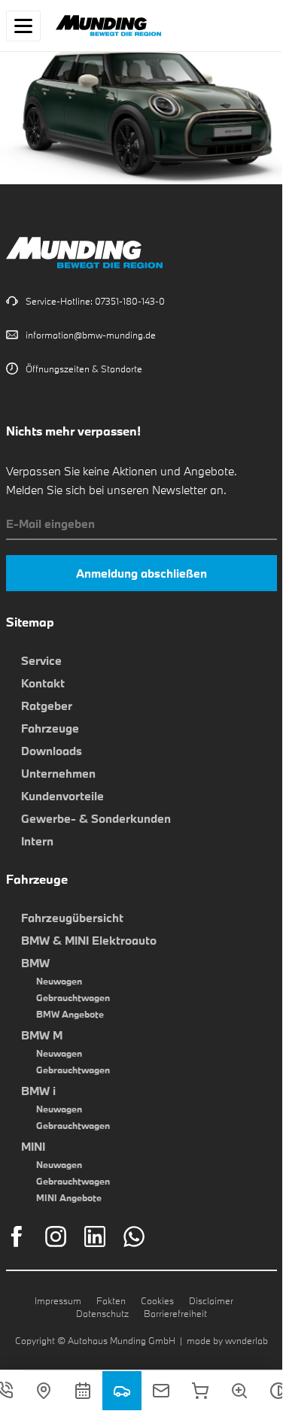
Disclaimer (211, 1300)
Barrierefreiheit (175, 1313)
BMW (35, 962)
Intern (37, 840)
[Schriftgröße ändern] (239, 1390)
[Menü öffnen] (23, 26)
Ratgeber (46, 705)
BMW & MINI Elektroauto (89, 940)
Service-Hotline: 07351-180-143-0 (95, 301)
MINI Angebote (69, 1197)
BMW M (41, 1034)
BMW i (38, 1090)
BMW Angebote (70, 1014)
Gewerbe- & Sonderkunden (96, 818)
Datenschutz (102, 1313)
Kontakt (43, 682)
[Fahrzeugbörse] (122, 1390)
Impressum (58, 1300)
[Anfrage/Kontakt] (161, 1390)
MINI (33, 1146)
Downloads (51, 750)
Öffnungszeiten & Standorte (84, 369)
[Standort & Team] (43, 1390)
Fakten (111, 1300)
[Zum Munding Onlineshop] (200, 1390)
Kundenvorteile (62, 795)
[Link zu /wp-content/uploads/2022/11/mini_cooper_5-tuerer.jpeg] (141, 174)
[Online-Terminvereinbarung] (82, 1390)
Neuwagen (59, 981)
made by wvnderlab (227, 1340)
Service (41, 660)
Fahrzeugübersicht (72, 917)
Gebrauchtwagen (73, 997)
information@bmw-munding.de (91, 335)
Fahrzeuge (50, 728)
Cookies (157, 1300)
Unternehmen (58, 773)
